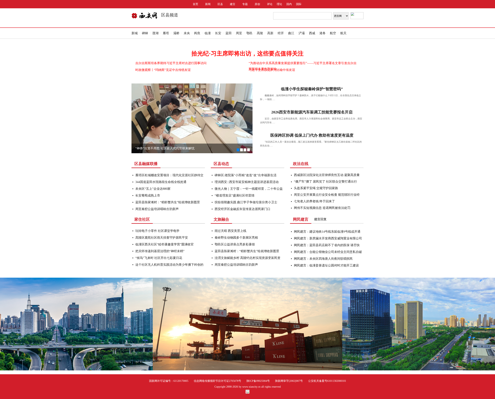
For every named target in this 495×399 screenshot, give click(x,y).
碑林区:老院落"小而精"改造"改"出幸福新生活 (246, 175)
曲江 (291, 33)
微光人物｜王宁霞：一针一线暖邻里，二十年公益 (249, 188)
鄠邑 (249, 33)
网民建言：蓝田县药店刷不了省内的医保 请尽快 (327, 245)
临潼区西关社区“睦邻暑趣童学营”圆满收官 (164, 244)
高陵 (260, 33)
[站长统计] (247, 392)
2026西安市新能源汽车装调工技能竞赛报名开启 (311, 112)
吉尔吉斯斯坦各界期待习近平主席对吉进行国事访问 (171, 63)
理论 (279, 4)
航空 (333, 33)
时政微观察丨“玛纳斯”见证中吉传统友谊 (163, 69)
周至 (239, 33)
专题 (245, 4)
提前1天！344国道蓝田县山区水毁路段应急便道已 (169, 148)
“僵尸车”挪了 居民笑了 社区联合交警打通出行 (325, 181)
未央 (187, 33)
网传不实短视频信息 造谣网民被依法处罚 (322, 207)
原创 (257, 4)
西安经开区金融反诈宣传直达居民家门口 (242, 209)
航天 (343, 33)
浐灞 (302, 33)
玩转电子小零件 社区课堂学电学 (157, 230)
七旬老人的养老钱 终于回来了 (314, 201)
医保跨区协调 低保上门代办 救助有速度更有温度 (311, 135)
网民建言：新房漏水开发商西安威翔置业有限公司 (328, 238)
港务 (322, 33)
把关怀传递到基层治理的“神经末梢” (159, 251)
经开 (281, 33)
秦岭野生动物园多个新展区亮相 (236, 237)
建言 (232, 4)
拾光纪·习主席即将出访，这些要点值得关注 (247, 53)
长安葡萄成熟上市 (147, 195)
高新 (270, 33)
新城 (134, 33)
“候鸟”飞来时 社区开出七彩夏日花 (158, 257)
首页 (195, 4)
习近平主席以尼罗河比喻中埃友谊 (272, 69)
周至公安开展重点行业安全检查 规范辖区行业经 (327, 194)
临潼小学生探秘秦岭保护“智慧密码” (312, 89)
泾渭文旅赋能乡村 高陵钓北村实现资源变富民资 (247, 257)
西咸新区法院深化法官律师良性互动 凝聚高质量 (327, 175)
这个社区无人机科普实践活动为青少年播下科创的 (169, 264)
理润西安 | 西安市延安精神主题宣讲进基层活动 (247, 182)
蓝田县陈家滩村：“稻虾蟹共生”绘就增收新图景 (167, 202)
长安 (218, 33)
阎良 (197, 33)
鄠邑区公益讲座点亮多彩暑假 (235, 244)
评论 (269, 4)
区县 (220, 4)
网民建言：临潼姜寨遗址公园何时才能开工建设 (326, 265)
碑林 (145, 33)
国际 (298, 4)
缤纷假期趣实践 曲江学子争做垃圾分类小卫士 (246, 202)
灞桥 (176, 33)
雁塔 (166, 33)
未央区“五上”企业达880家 (153, 188)
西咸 (312, 33)
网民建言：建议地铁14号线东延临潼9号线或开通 (327, 231)
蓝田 (228, 33)
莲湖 (155, 33)
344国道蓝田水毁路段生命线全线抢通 (160, 182)
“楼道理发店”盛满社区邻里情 (234, 195)
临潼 (208, 33)
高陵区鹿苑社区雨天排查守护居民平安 (161, 237)
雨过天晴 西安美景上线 (230, 230)
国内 (289, 4)
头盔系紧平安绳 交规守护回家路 (316, 188)
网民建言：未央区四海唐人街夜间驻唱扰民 (323, 258)
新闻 (208, 4)
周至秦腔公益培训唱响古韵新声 (157, 209)
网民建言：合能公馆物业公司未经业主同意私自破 (328, 252)
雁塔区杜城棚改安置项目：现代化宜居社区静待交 (169, 175)
